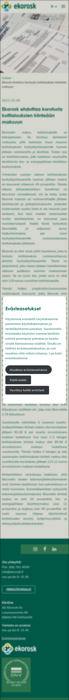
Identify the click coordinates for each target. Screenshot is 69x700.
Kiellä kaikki (18, 380)
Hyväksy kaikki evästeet (27, 390)
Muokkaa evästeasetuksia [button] (28, 370)
